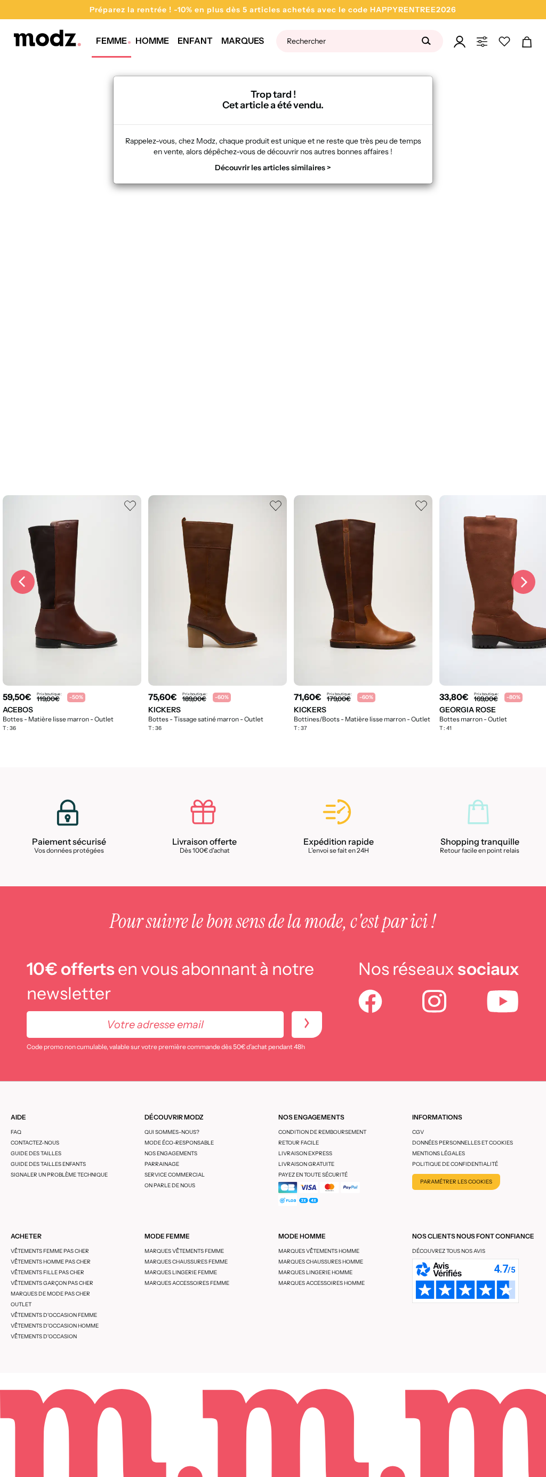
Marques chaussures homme (320, 1261)
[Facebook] (370, 1002)
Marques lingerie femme (180, 1272)
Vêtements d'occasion (44, 1336)
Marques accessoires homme (321, 1283)
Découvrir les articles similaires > (273, 167)
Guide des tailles (36, 1153)
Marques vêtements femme (184, 1251)
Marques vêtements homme (318, 1251)
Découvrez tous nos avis (448, 1251)
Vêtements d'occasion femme (54, 1315)
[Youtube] (502, 1003)
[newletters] (307, 1024)
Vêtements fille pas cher (47, 1272)
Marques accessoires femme (186, 1283)
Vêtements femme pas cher (50, 1251)
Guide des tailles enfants (48, 1164)
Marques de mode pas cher (50, 1293)
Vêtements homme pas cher (51, 1261)
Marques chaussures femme (186, 1261)
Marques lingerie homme (315, 1272)
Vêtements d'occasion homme (55, 1325)
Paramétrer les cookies (456, 1181)
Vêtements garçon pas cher (52, 1283)
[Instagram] (434, 1002)
